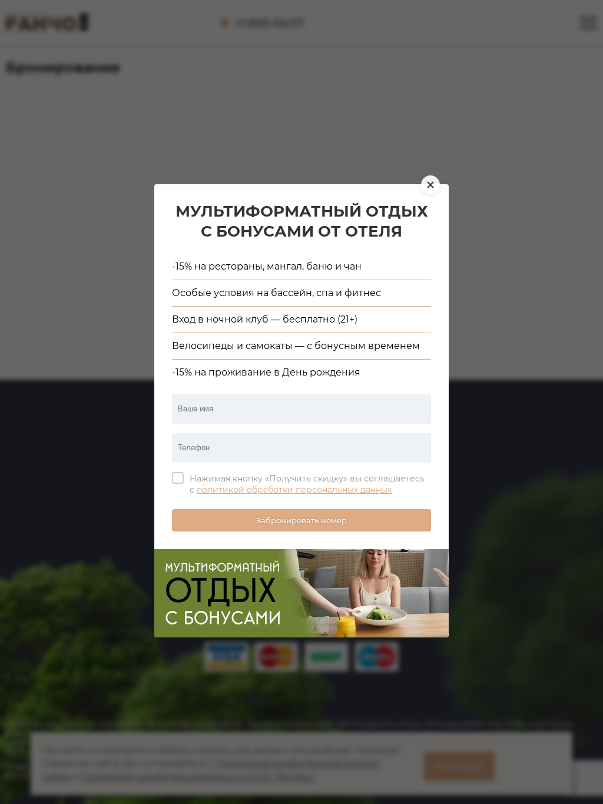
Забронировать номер (301, 520)
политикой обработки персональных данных (294, 489)
